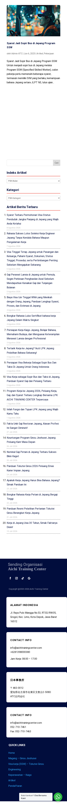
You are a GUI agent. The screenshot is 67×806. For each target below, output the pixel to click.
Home (11, 752)
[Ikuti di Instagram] (16, 578)
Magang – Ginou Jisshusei (22, 758)
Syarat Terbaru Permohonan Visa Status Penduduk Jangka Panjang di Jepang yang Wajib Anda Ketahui (33, 219)
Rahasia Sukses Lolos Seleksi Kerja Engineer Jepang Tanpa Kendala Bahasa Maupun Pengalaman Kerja (31, 237)
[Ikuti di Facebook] (10, 578)
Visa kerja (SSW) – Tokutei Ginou (26, 763)
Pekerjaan (49, 53)
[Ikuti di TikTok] (22, 578)
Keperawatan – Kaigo (20, 774)
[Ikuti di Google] (28, 578)
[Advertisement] (33, 121)
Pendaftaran (15, 785)
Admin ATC (16, 53)
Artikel (40, 53)
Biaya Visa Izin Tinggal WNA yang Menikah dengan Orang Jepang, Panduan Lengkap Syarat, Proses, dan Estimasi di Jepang (33, 301)
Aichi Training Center (39, 589)
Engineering (14, 769)
